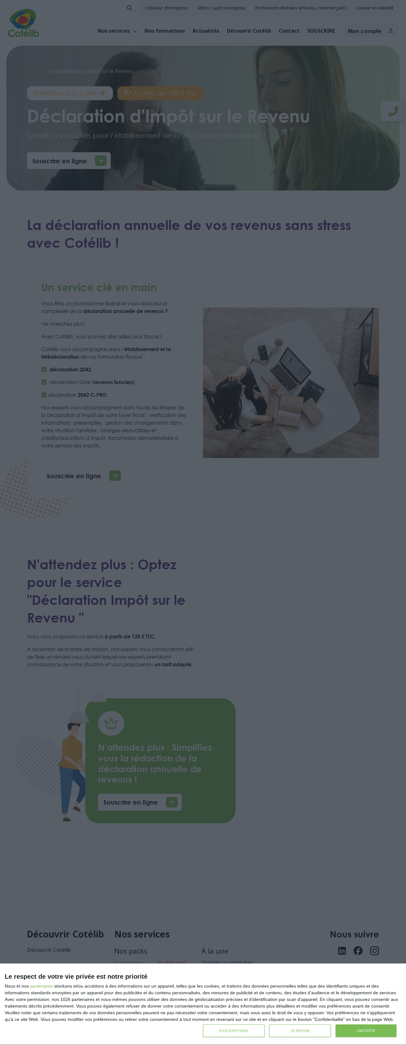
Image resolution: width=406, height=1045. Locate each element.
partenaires (41, 986)
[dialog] (203, 1004)
